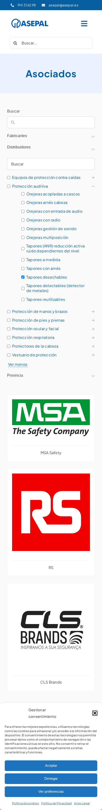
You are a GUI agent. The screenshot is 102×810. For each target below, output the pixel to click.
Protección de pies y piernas (38, 320)
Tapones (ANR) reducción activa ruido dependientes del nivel (55, 248)
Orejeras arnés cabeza (46, 202)
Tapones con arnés (43, 268)
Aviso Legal (82, 803)
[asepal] (29, 19)
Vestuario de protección (34, 355)
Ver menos (17, 364)
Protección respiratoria (33, 337)
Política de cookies (25, 803)
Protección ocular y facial (35, 328)
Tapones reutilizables (45, 299)
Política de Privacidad (56, 803)
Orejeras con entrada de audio (54, 211)
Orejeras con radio (43, 220)
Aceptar (51, 765)
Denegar (51, 778)
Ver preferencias (51, 791)
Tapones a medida (43, 259)
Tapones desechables (46, 277)
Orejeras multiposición (47, 237)
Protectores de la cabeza (35, 346)
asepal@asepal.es (63, 5)
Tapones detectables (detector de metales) (55, 288)
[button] (95, 713)
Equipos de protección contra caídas (46, 177)
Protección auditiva (30, 186)
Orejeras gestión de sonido (51, 228)
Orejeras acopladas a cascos (53, 194)
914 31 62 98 (27, 5)
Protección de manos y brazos (40, 311)
